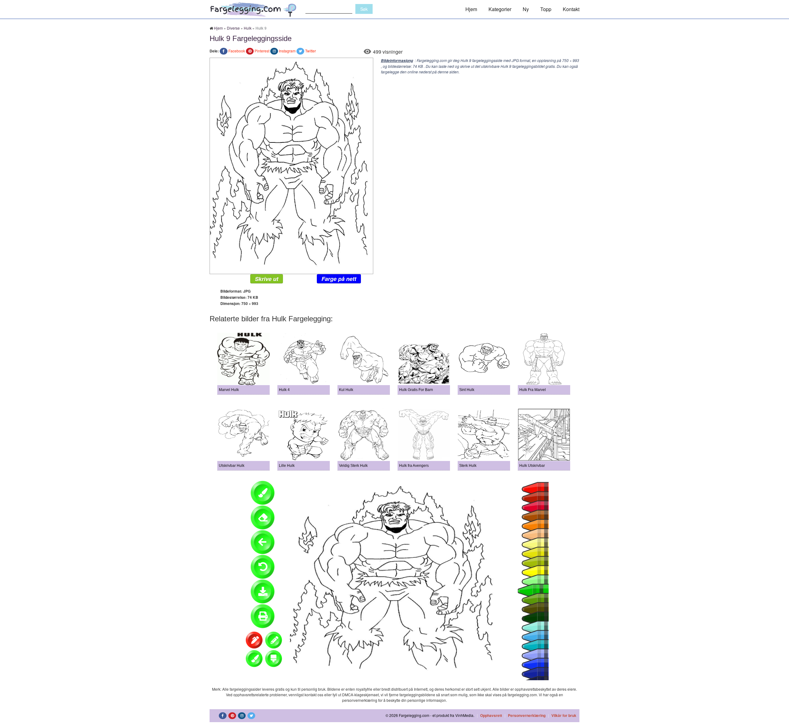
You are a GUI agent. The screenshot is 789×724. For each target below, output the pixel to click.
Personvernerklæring (527, 715)
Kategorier (500, 9)
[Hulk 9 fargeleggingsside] (291, 165)
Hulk (247, 28)
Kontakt (571, 9)
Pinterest (262, 50)
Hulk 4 (284, 390)
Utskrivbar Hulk (231, 465)
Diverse (233, 28)
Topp (545, 9)
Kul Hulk (346, 390)
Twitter (310, 50)
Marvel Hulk (229, 390)
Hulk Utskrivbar (532, 465)
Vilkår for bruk (563, 715)
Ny (526, 9)
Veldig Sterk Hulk (353, 465)
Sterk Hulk (467, 465)
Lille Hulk (287, 465)
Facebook (236, 50)
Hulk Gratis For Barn (416, 390)
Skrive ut (266, 279)
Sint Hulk (466, 390)
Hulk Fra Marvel (532, 390)
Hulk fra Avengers (414, 465)
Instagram (287, 50)
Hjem (471, 9)
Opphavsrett (491, 715)
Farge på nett (338, 279)
